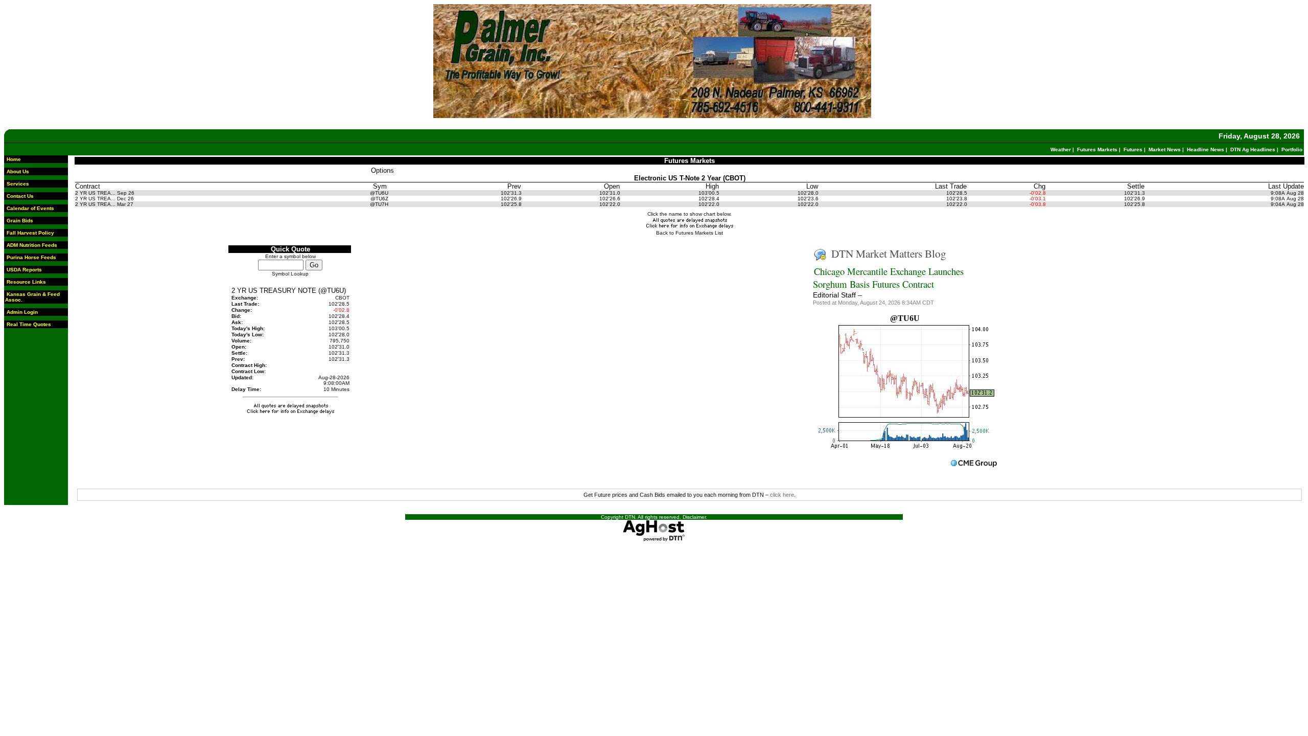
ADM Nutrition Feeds (32, 245)
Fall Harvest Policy (30, 233)
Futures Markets (1097, 149)
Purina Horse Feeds (31, 257)
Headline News (1205, 149)
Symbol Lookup (290, 274)
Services (18, 184)
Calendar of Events (30, 208)
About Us (18, 171)
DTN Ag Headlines (1252, 149)
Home (14, 159)
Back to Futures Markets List (689, 233)
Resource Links (26, 282)
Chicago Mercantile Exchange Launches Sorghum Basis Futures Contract (888, 277)
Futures (1133, 149)
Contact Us (20, 196)
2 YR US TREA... (95, 193)
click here (782, 495)
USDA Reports (24, 269)
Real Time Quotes (29, 324)
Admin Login (22, 312)
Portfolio (1291, 149)
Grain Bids (20, 220)
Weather (1060, 149)
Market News (1165, 149)
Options (382, 170)
